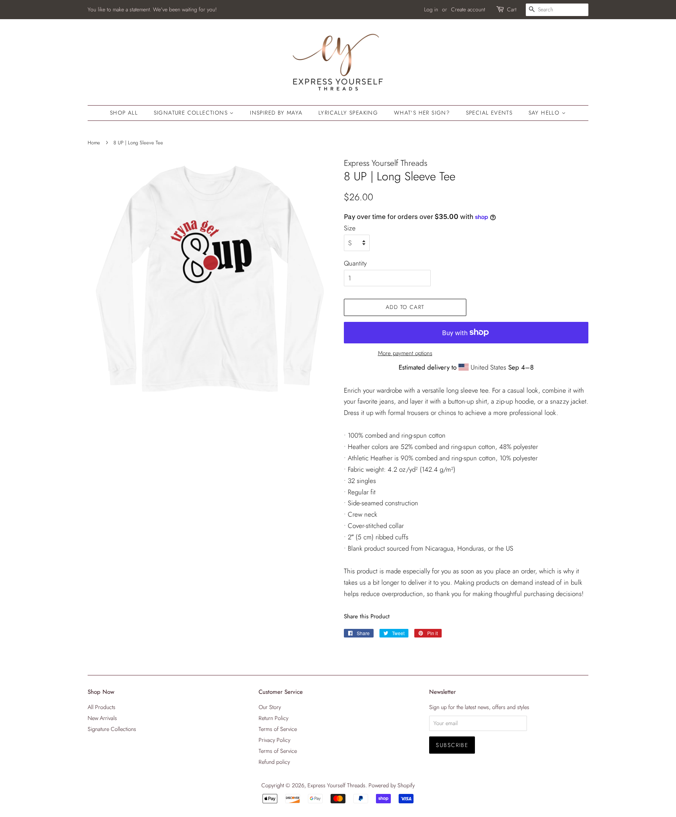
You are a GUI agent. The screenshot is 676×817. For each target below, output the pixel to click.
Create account (468, 9)
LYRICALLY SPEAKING (348, 113)
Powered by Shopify (392, 785)
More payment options (405, 353)
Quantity (355, 263)
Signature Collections (192, 113)
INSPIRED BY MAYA (276, 113)
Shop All (124, 113)
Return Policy (273, 718)
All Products (101, 707)
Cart (511, 9)
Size (350, 228)
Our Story (270, 707)
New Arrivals (102, 718)
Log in (431, 9)
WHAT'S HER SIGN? (422, 113)
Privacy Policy (274, 740)
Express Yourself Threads (336, 785)
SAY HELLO (545, 113)
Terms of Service (278, 729)
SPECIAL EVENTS (489, 113)
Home (94, 142)
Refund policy (274, 762)
